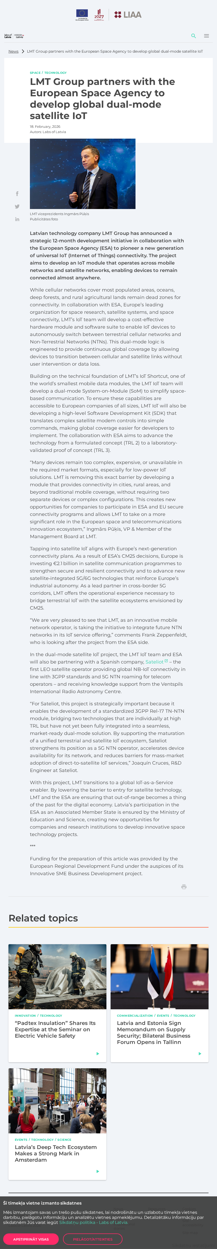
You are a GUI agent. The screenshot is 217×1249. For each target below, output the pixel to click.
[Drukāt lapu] (184, 886)
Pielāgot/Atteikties (92, 1239)
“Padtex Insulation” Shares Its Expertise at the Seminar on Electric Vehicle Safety (55, 1029)
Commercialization (135, 1015)
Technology (55, 72)
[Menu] (206, 36)
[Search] (193, 36)
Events (163, 1015)
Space (35, 72)
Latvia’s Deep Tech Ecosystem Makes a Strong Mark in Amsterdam (56, 1153)
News (13, 51)
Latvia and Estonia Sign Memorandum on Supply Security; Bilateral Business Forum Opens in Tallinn (153, 1032)
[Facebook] (17, 193)
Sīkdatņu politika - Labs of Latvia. (93, 1222)
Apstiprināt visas (31, 1239)
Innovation (25, 1015)
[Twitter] (17, 206)
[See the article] (98, 1053)
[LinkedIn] (17, 219)
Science (64, 1139)
